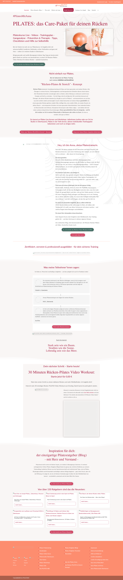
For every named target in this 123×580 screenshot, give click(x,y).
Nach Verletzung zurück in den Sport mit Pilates (59, 499)
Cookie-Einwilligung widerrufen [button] (99, 559)
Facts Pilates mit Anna (97, 565)
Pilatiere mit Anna (56, 10)
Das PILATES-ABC (44, 568)
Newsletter (68, 553)
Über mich (47, 10)
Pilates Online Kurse (45, 553)
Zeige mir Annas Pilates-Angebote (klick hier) (87, 132)
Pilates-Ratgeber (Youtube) (72, 551)
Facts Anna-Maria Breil (97, 562)
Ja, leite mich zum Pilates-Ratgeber (61, 484)
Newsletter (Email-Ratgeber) (115, 2)
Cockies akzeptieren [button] (96, 556)
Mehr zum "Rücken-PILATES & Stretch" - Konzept (36, 132)
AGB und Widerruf (96, 553)
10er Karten (42, 559)
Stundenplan (43, 551)
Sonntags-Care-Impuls (80, 10)
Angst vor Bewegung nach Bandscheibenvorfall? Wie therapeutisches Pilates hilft (93, 518)
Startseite (26, 10)
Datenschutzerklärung (97, 551)
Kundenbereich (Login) (102, 2)
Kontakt (94, 10)
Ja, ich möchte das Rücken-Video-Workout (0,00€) (29, 64)
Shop (89, 10)
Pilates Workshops (44, 562)
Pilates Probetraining (45, 548)
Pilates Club (42, 565)
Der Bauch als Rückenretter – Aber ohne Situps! (92, 497)
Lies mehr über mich (78, 235)
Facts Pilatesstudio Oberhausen (99, 568)
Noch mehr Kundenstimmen (61, 327)
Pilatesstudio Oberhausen (46, 556)
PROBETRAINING (68, 10)
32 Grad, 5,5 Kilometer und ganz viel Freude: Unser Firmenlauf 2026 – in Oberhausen (27, 518)
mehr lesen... (19, 505)
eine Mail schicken (89, 392)
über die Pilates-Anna (71, 562)
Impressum (94, 548)
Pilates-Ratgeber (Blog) (36, 10)
